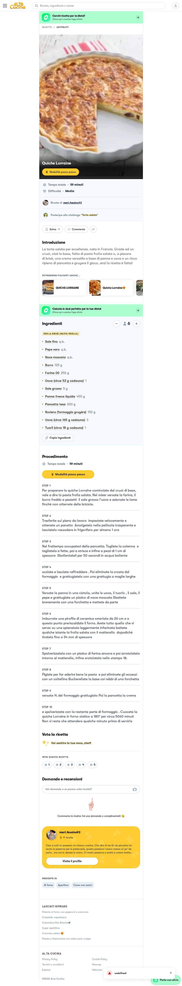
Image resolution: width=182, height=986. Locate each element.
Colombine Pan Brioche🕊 (56, 922)
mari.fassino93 (72, 202)
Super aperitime (51, 928)
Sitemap (96, 964)
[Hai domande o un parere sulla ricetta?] (87, 789)
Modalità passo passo (63, 172)
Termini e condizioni (53, 964)
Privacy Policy (50, 959)
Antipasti (63, 27)
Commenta (78, 229)
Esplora (46, 969)
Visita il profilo (72, 861)
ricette (47, 27)
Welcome (97, 969)
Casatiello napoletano (54, 917)
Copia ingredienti (60, 437)
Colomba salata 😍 (53, 933)
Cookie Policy (99, 959)
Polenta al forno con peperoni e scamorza (65, 912)
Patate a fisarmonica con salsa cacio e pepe (66, 938)
